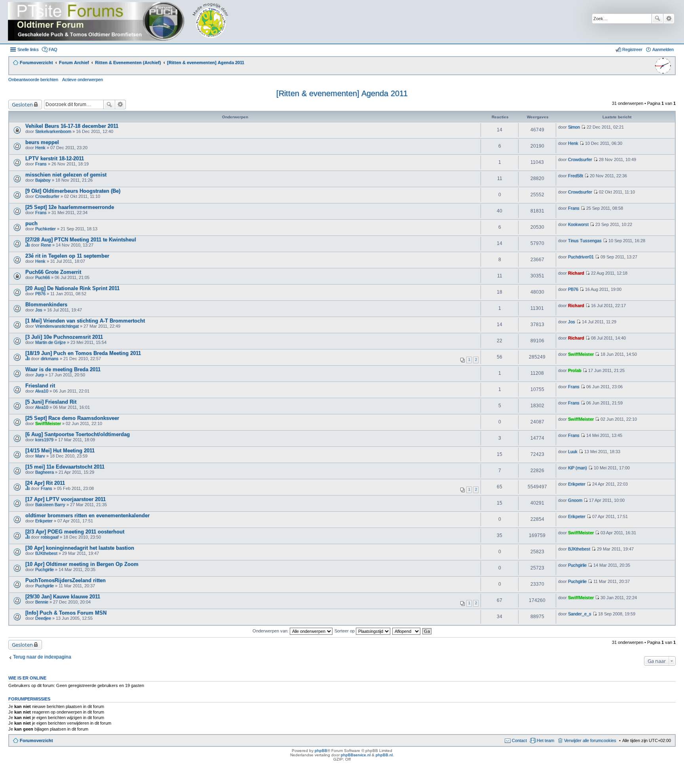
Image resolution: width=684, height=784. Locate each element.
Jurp (39, 374)
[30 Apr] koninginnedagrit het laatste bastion (79, 548)
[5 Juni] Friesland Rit (50, 402)
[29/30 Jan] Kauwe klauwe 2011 (62, 597)
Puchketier (45, 228)
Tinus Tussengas (585, 240)
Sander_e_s (579, 613)
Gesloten (22, 104)
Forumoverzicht (36, 740)
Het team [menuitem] (545, 740)
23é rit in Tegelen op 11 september (67, 256)
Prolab (574, 370)
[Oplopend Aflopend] (406, 630)
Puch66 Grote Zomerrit (53, 272)
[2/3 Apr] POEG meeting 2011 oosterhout (74, 532)
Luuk (573, 451)
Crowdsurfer (580, 159)
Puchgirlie (44, 569)
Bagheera (44, 472)
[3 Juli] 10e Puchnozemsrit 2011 (64, 337)
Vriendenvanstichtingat (57, 326)
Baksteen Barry (50, 504)
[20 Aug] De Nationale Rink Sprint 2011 (72, 288)
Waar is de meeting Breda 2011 (63, 369)
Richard (576, 273)
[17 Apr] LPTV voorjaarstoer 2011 (65, 499)
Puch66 (42, 277)
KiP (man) (577, 467)
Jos (38, 310)
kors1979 (44, 439)
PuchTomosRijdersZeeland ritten (65, 580)
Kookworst (578, 224)
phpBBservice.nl (355, 755)
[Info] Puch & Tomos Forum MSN (65, 613)
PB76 (40, 293)
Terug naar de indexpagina (42, 657)
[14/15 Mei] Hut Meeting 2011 (60, 451)
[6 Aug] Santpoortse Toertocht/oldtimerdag (77, 434)
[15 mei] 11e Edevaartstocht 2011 (64, 467)
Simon (574, 127)
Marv (40, 456)
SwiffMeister (581, 354)
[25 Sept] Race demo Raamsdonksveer (72, 418)
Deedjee (43, 618)
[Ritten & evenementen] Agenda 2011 (342, 93)
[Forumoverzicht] (123, 22)
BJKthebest (46, 553)
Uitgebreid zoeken (668, 18)
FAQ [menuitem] (53, 49)
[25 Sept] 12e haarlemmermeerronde (69, 207)
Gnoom (575, 500)
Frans (41, 163)
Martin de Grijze (50, 342)
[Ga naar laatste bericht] (583, 127)
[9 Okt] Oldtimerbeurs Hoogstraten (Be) (72, 191)
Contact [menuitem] (519, 740)
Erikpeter (576, 484)
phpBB (321, 750)
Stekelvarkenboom (53, 131)
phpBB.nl (384, 755)
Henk (40, 147)
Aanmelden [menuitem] (663, 49)
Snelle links (28, 49)
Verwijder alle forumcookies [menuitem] (590, 740)
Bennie (41, 602)
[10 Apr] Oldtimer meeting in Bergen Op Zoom (82, 564)
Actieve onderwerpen (82, 79)
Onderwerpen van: (271, 630)
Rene (46, 245)
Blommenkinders (46, 305)
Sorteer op (345, 630)
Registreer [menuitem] (632, 49)
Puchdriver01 (581, 256)
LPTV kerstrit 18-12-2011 (54, 158)
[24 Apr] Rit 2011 (45, 483)
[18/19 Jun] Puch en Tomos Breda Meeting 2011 (83, 353)
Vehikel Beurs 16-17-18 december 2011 (71, 126)
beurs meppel (42, 142)
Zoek (657, 18)
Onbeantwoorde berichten (33, 79)
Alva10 (41, 391)
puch (31, 223)
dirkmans (50, 358)
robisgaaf (50, 537)
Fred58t (575, 175)
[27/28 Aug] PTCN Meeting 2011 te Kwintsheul (80, 240)
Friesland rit (40, 386)
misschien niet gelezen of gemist (65, 175)
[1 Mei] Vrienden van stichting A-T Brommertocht (85, 321)
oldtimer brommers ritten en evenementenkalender (87, 515)
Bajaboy (43, 180)
